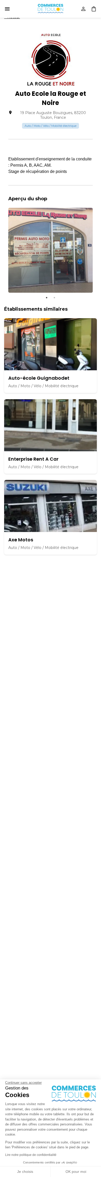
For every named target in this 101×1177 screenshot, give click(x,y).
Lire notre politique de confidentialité (30, 1155)
